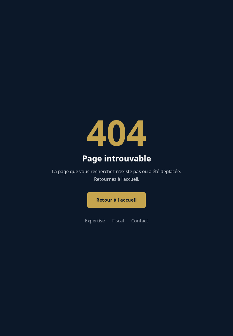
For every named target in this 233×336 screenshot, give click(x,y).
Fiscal (118, 221)
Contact (139, 221)
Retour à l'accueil (116, 200)
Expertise (95, 221)
